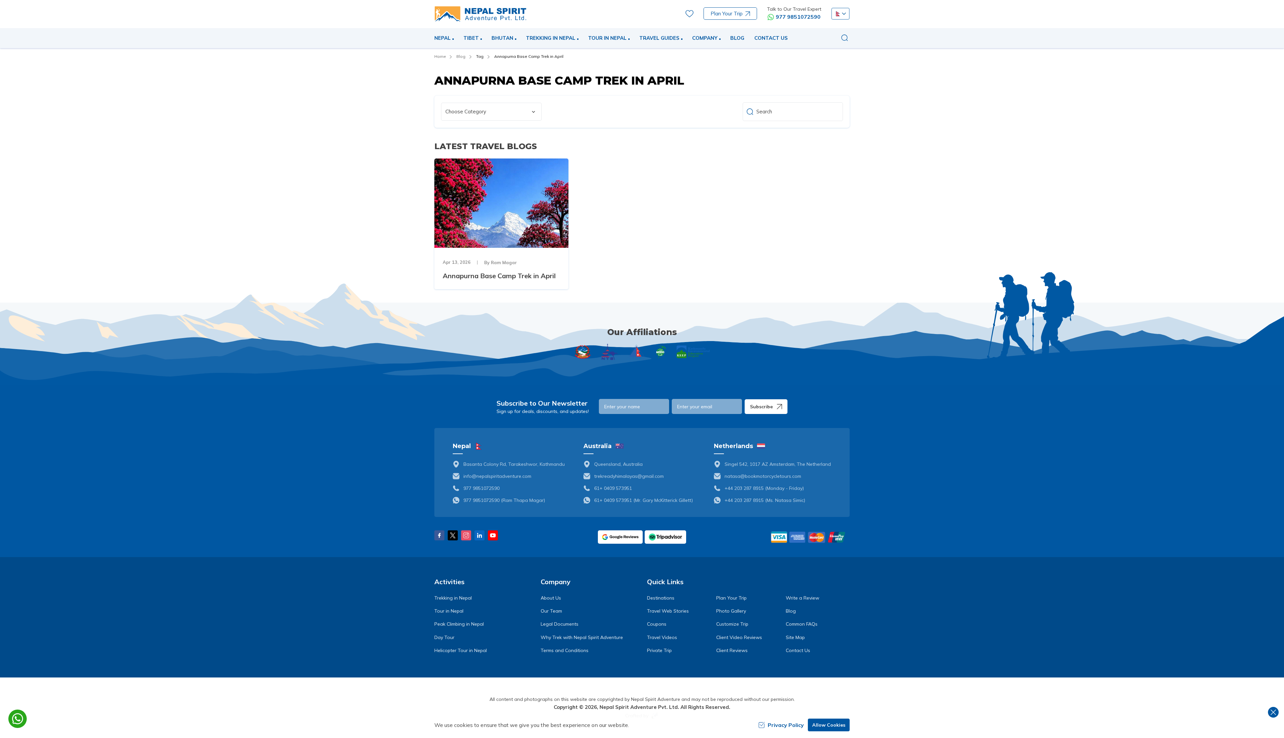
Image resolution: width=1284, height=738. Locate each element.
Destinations (660, 598)
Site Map (795, 637)
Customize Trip (732, 624)
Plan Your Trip (727, 13)
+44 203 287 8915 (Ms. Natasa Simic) (765, 500)
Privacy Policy (786, 725)
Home (440, 56)
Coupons (656, 624)
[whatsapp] (17, 719)
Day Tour (444, 637)
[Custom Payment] (809, 537)
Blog (737, 38)
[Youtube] (493, 535)
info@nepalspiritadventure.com (497, 476)
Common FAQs (802, 624)
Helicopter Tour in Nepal (460, 650)
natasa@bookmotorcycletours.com (763, 476)
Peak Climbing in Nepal (459, 624)
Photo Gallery (731, 611)
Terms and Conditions (564, 650)
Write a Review (802, 598)
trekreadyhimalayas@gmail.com (629, 476)
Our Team (551, 611)
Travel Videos (662, 637)
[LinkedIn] (479, 535)
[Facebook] (439, 535)
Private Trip (659, 650)
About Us (551, 598)
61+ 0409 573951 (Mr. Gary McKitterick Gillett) (643, 500)
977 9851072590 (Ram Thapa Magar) (504, 500)
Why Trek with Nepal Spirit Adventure (582, 637)
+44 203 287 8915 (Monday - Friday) (764, 488)
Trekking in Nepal (453, 598)
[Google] (620, 537)
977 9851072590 (798, 16)
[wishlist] (689, 14)
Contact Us (771, 38)
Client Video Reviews (739, 637)
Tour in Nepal (448, 611)
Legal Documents (559, 624)
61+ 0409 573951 (613, 488)
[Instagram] (466, 535)
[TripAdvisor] (665, 537)
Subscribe (761, 407)
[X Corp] (453, 535)
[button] (840, 14)
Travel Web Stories (668, 611)
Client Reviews (732, 650)
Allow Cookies (828, 725)
